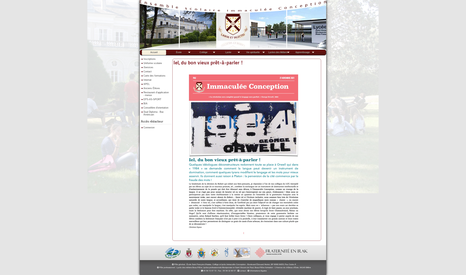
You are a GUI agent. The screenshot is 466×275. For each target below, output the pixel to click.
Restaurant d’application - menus (156, 94)
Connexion (149, 127)
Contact (147, 71)
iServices (148, 67)
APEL (146, 84)
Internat (147, 80)
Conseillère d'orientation (155, 107)
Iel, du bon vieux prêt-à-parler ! (208, 62)
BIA (145, 103)
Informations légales (258, 271)
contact (242, 271)
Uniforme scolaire (152, 63)
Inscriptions (149, 59)
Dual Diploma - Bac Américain (153, 113)
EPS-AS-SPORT (152, 99)
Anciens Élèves (151, 88)
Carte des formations (154, 75)
